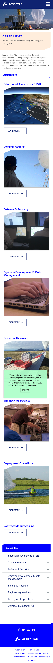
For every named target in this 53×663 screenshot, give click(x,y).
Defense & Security (18, 569)
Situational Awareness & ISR (23, 555)
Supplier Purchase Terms (38, 653)
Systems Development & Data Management (24, 577)
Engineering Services (19, 592)
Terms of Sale (19, 653)
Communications (17, 562)
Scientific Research (18, 585)
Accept (25, 390)
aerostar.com (19, 657)
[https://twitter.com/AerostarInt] (23, 630)
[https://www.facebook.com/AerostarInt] (19, 630)
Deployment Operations (21, 599)
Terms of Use (33, 650)
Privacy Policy (19, 650)
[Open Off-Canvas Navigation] (48, 4)
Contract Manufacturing (21, 605)
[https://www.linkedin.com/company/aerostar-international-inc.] (28, 630)
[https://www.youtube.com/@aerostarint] (33, 630)
